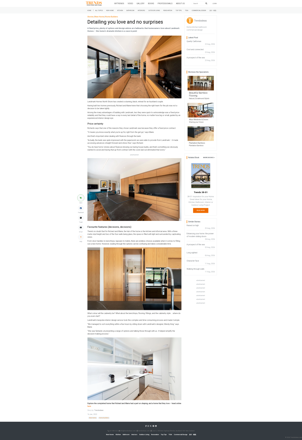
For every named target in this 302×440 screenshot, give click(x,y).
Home (89, 10)
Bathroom (130, 10)
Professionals (165, 3)
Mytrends (119, 3)
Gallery (140, 3)
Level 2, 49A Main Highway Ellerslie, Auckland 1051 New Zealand (173, 431)
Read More (201, 210)
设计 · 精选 (213, 10)
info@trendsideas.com (128, 431)
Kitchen (120, 10)
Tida (186, 10)
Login (215, 3)
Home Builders (104, 418)
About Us (180, 3)
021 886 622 (113, 431)
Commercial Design (199, 10)
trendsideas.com (144, 431)
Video (130, 3)
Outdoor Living (154, 10)
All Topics (99, 10)
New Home (110, 10)
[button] (80, 197)
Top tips (179, 10)
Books (151, 3)
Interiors (141, 10)
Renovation (167, 10)
